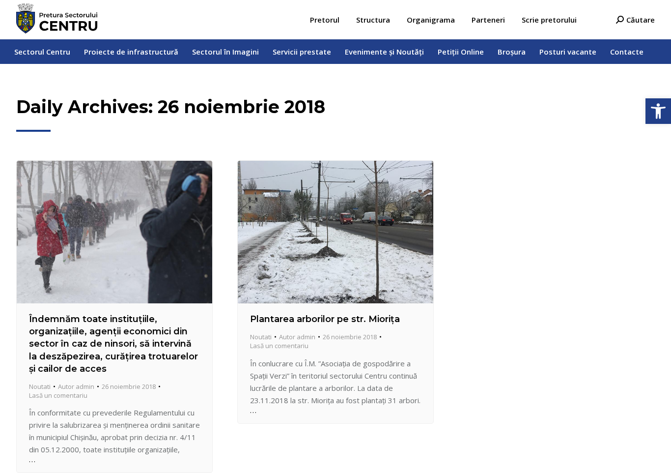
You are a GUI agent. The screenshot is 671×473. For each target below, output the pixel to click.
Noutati (40, 386)
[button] (658, 111)
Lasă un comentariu (58, 395)
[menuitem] (324, 20)
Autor (76, 386)
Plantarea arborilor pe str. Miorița (325, 319)
